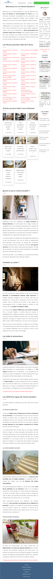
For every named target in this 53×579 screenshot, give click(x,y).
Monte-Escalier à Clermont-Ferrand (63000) (29, 98)
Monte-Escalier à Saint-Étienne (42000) (9, 76)
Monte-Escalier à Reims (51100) (9, 72)
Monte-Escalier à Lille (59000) (11, 61)
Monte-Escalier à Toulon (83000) (9, 80)
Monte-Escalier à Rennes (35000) (10, 65)
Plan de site (26, 576)
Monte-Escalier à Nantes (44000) (10, 54)
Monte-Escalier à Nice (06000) (29, 50)
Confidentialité (27, 569)
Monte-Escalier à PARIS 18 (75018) (10, 69)
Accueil (27, 565)
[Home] (8, 1)
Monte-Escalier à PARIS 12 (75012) (10, 101)
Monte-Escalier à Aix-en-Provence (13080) (10, 98)
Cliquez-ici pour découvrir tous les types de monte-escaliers (21, 560)
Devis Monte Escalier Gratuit (42, 3)
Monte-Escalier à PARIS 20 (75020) (28, 65)
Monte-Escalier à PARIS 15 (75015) (28, 61)
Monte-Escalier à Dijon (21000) (9, 87)
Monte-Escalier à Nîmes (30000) (9, 91)
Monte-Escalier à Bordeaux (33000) (28, 58)
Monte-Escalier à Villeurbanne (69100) (27, 91)
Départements (22, 3)
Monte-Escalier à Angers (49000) (28, 87)
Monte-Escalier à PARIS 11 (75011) (10, 94)
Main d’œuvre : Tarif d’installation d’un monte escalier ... (44, 86)
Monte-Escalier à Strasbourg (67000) (11, 58)
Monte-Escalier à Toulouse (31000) (10, 50)
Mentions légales (26, 567)
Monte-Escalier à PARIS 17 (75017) (28, 80)
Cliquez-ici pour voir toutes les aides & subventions (18, 391)
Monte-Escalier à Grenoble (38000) (28, 83)
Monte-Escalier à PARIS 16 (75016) (10, 83)
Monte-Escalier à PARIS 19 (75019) (28, 69)
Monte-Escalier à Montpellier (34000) (29, 54)
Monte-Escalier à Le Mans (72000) (28, 94)
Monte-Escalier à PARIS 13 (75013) (28, 72)
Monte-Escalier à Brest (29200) (27, 101)
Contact (30, 3)
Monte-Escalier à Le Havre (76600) (28, 76)
